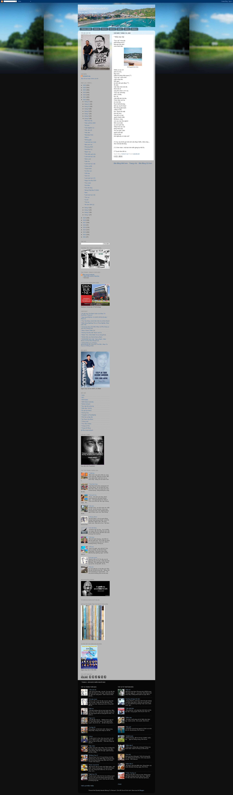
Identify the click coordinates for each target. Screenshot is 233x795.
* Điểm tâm (128, 717)
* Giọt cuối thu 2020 (89, 123)
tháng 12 (87, 101)
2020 (84, 99)
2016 (84, 225)
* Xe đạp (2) (91, 727)
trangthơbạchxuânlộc (93, 8)
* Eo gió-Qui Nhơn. (86, 410)
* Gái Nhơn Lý (88, 149)
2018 (84, 220)
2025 (84, 87)
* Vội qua (91, 546)
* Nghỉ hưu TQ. (92, 774)
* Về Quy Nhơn (92, 517)
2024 (84, 90)
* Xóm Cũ (87, 175)
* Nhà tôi (90, 567)
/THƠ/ (119, 784)
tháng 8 (86, 111)
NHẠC (120, 29)
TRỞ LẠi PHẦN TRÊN (87, 786)
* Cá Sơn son (88, 171)
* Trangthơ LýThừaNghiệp (88, 415)
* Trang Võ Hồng (86, 428)
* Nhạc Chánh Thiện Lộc (88, 330)
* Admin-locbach (85, 404)
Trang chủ (133, 163)
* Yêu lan (86, 202)
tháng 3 (86, 210)
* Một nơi (91, 708)
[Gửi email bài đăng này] (115, 156)
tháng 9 (86, 109)
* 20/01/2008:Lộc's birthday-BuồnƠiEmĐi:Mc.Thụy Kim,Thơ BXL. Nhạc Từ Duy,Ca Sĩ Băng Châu (94, 344)
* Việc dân (87, 132)
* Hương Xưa (85, 412)
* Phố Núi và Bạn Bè (87, 417)
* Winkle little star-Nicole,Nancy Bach (91, 337)
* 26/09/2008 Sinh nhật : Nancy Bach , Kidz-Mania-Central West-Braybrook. (93, 339)
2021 (84, 97)
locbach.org (86, 76)
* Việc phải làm (129, 708)
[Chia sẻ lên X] (118, 156)
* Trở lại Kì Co (92, 495)
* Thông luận (84, 421)
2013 (84, 232)
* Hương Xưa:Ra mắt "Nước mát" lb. (91, 332)
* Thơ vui (86, 197)
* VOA (82, 395)
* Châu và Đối (88, 166)
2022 (84, 94)
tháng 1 (86, 215)
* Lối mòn (91, 506)
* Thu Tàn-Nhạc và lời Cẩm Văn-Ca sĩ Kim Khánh (95, 321)
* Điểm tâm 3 (129, 763)
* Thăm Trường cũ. (130, 773)
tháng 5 (86, 118)
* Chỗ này (87, 173)
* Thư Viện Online (86, 423)
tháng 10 (87, 106)
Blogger (142, 790)
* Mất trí (86, 137)
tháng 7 (86, 113)
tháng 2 (86, 212)
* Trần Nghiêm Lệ (89, 128)
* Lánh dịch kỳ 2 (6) (89, 195)
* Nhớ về (127, 689)
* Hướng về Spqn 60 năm (132, 699)
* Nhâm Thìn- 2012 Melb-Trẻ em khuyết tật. (93, 335)
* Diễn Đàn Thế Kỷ (86, 408)
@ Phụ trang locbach (87, 430)
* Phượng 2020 (88, 147)
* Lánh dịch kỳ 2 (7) (89, 178)
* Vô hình (86, 125)
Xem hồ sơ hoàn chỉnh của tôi (89, 78)
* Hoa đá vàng (88, 187)
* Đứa (85, 192)
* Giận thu (87, 161)
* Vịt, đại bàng (92, 528)
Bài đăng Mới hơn (121, 163)
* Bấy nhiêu (91, 746)
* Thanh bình (88, 168)
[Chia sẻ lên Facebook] (120, 156)
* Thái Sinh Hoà (92, 484)
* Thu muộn (87, 183)
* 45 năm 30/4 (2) (89, 204)
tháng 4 (86, 207)
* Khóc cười (87, 159)
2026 (84, 85)
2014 (84, 229)
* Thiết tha (91, 473)
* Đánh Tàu (87, 151)
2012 (84, 234)
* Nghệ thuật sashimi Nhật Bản (91, 276)
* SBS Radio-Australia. (87, 402)
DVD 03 (112, 29)
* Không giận (87, 139)
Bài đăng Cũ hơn (145, 163)
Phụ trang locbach (88, 274)
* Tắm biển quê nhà (89, 154)
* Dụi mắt (128, 754)
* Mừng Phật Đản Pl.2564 (91, 190)
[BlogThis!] (116, 156)
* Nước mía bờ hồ (93, 765)
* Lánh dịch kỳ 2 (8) (89, 163)
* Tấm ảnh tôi (92, 689)
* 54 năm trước (92, 557)
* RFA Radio (84, 399)
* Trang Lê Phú (85, 426)
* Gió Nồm (87, 185)
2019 (84, 218)
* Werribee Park (88, 135)
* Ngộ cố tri (91, 718)
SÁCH (127, 29)
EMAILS (134, 29)
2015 (84, 227)
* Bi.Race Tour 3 (93, 755)
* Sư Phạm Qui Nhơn (87, 419)
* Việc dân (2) (88, 130)
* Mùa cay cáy (88, 120)
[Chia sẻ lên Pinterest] (122, 156)
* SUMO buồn (129, 736)
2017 (84, 222)
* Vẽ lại (90, 736)
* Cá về (86, 199)
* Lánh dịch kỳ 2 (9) (89, 156)
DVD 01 (96, 29)
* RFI (82, 397)
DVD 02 (104, 29)
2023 (84, 92)
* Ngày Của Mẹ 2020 (90, 180)
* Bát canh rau (88, 144)
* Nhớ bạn (91, 537)
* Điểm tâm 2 (129, 745)
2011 (84, 237)
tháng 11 (87, 104)
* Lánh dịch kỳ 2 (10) (90, 142)
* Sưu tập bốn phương (87, 406)
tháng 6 (86, 116)
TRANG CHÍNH (86, 29)
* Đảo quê (128, 727)
